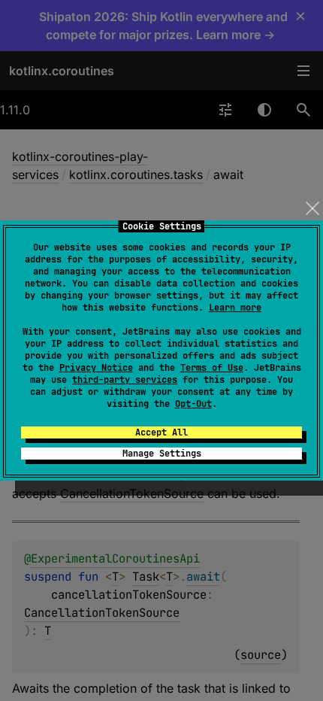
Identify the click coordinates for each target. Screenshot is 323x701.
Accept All (161, 432)
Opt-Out (193, 404)
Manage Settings (161, 454)
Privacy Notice (96, 368)
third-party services (124, 380)
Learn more (235, 308)
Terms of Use (211, 368)
